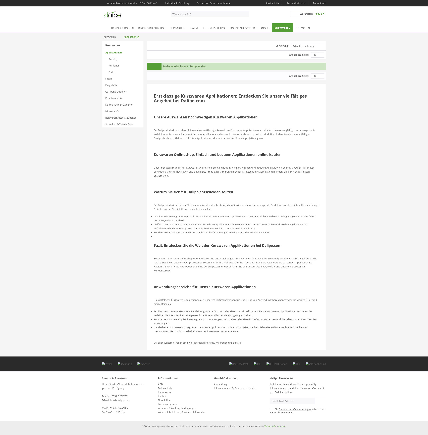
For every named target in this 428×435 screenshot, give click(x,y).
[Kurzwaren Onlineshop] (105, 27)
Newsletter (164, 400)
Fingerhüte (111, 85)
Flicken (112, 72)
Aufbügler (114, 59)
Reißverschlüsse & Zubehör (120, 117)
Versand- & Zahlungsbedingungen (177, 408)
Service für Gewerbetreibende (214, 3)
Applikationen (113, 52)
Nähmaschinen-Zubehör (119, 104)
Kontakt (162, 396)
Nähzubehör (112, 111)
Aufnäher (114, 65)
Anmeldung (220, 384)
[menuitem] (295, 3)
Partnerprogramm (168, 404)
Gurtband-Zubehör (116, 91)
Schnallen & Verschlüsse (119, 124)
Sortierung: (282, 45)
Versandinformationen (274, 426)
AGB (160, 384)
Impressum (164, 392)
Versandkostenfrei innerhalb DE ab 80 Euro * (132, 3)
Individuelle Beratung (177, 3)
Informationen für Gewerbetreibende (235, 388)
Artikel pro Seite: (299, 54)
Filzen (108, 78)
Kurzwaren (112, 45)
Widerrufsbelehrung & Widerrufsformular (181, 412)
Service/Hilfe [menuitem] (272, 3)
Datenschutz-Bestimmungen (295, 409)
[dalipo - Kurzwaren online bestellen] (113, 15)
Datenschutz (165, 388)
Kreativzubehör (114, 98)
